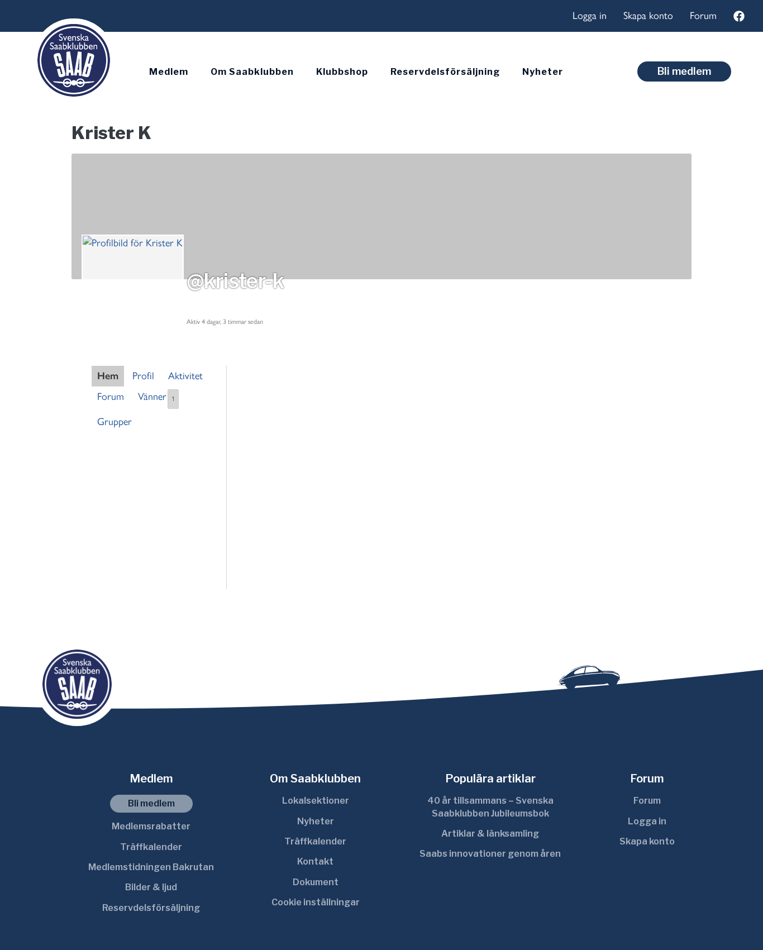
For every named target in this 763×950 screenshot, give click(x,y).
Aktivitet (185, 376)
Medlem (168, 71)
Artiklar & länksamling (490, 833)
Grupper (114, 422)
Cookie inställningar (315, 902)
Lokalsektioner (315, 800)
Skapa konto (648, 15)
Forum (703, 15)
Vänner (156, 396)
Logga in (590, 15)
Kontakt (315, 861)
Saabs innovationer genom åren (490, 853)
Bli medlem (684, 71)
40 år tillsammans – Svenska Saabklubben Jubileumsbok (490, 806)
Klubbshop (342, 71)
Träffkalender (151, 847)
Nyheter (542, 71)
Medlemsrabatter (151, 826)
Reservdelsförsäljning (445, 71)
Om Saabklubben (252, 71)
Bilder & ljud (151, 887)
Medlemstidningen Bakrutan (151, 867)
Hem (107, 376)
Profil (143, 376)
